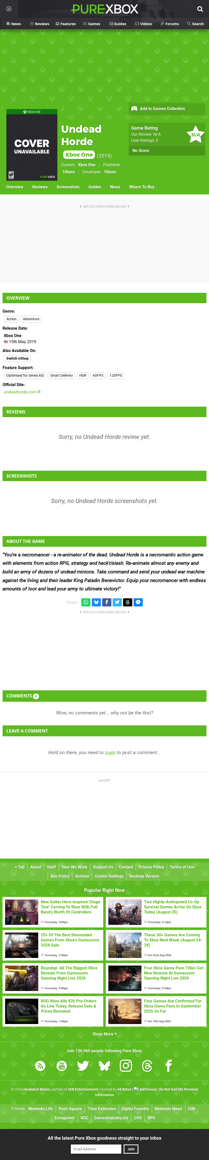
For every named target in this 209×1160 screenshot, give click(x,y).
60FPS (98, 375)
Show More (103, 1034)
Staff (51, 867)
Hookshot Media (36, 1089)
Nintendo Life (40, 1108)
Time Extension (102, 1108)
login (110, 752)
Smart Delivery (61, 375)
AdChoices (148, 1089)
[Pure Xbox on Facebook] (168, 1067)
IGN (191, 1108)
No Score (141, 150)
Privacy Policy (151, 867)
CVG (138, 1118)
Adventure (31, 319)
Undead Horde (81, 140)
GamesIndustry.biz (111, 1118)
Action (11, 319)
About (35, 867)
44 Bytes (124, 1089)
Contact (126, 867)
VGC (84, 1118)
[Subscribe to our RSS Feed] (40, 1067)
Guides (94, 187)
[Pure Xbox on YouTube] (61, 1067)
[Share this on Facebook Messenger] (138, 602)
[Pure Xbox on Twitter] (83, 1067)
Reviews (40, 187)
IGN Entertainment (83, 1089)
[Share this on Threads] (127, 602)
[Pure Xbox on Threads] (147, 1067)
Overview (14, 187)
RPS (151, 1118)
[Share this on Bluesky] (96, 602)
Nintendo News (168, 1108)
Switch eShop (17, 358)
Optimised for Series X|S (25, 375)
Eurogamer (65, 1118)
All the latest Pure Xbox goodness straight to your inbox (104, 1138)
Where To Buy (141, 187)
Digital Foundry (135, 1108)
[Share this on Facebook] (106, 602)
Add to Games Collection (162, 108)
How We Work (74, 867)
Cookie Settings (109, 876)
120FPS (116, 375)
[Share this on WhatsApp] (85, 602)
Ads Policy (60, 876)
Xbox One (87, 164)
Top (21, 867)
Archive (82, 876)
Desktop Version (144, 876)
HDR (82, 375)
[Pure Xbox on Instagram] (125, 1067)
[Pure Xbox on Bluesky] (104, 1067)
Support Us (103, 867)
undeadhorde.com (20, 392)
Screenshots (68, 187)
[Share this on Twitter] (117, 602)
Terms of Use (182, 867)
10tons (68, 172)
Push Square (70, 1108)
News (115, 187)
